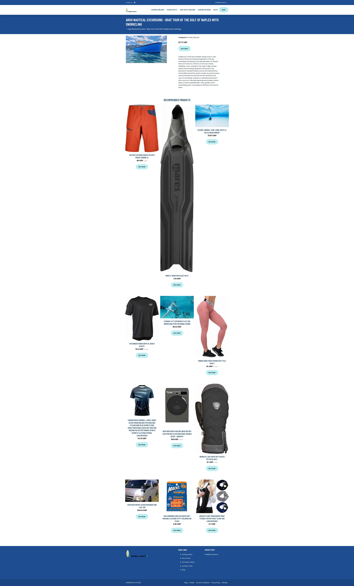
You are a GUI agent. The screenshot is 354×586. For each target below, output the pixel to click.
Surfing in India (204, 10)
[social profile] (134, 2)
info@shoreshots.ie (221, 2)
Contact (191, 583)
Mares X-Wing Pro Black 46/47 (177, 275)
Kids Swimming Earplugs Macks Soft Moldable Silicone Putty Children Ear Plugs (177, 518)
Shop (223, 10)
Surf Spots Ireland (187, 10)
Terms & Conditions (203, 583)
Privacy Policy (215, 583)
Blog (216, 10)
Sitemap (224, 583)
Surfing (189, 37)
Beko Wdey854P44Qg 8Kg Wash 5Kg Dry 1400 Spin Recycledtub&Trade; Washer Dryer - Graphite (177, 433)
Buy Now (184, 49)
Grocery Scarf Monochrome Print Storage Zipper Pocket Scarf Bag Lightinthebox (212, 518)
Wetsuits (196, 37)
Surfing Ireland (157, 10)
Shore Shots (172, 10)
